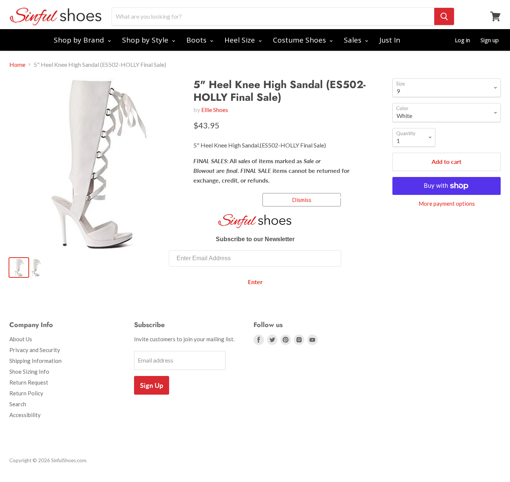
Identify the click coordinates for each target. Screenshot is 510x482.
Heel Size (240, 40)
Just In (389, 40)
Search (17, 404)
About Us (20, 339)
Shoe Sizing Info (29, 371)
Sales (353, 40)
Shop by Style (146, 40)
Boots (197, 40)
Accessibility (25, 414)
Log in (462, 40)
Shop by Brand (80, 40)
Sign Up (151, 385)
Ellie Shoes (214, 109)
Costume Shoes (300, 40)
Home (17, 64)
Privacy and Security (34, 349)
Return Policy (26, 393)
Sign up (490, 40)
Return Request (28, 382)
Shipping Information (35, 360)
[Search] (444, 16)
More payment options (447, 203)
